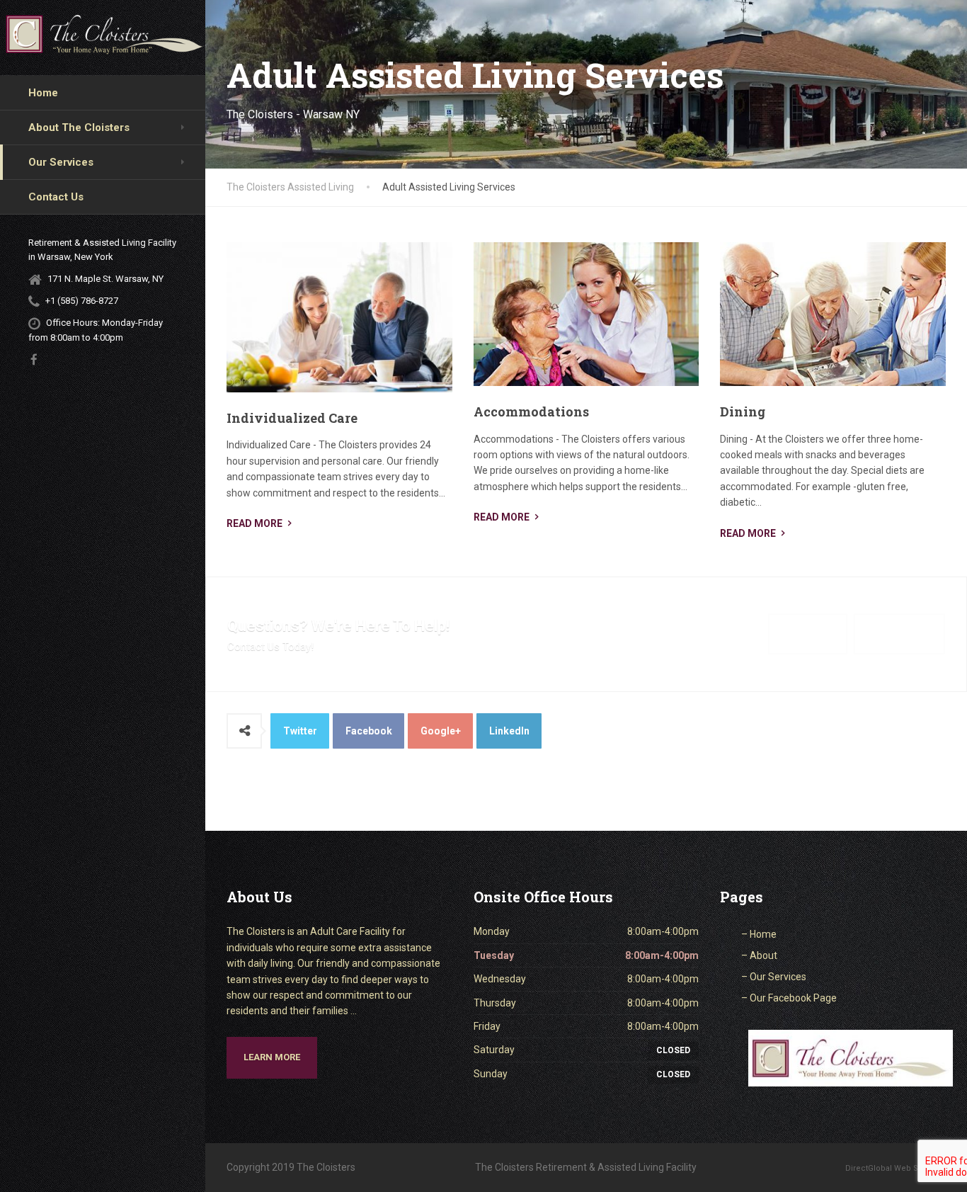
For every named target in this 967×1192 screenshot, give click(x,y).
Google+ (440, 731)
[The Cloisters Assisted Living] (105, 35)
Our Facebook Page (793, 998)
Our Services (60, 162)
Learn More (272, 1057)
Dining (742, 411)
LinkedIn (509, 731)
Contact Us (56, 197)
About (763, 955)
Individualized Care (292, 417)
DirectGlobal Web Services (895, 1168)
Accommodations (531, 411)
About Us (807, 633)
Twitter (300, 731)
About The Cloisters (79, 127)
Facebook (368, 731)
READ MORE (254, 523)
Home (43, 92)
